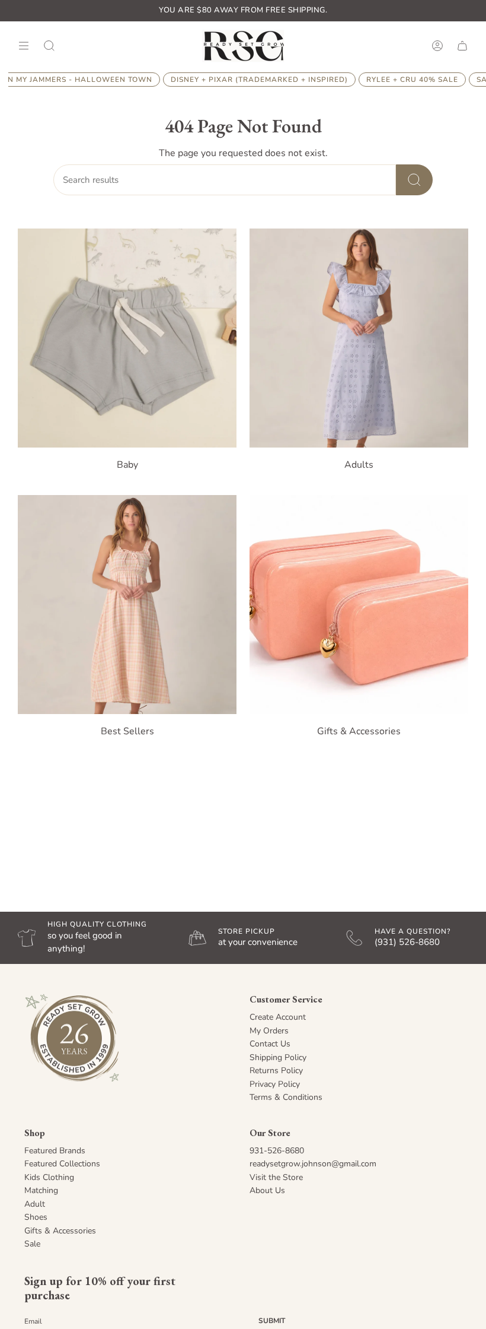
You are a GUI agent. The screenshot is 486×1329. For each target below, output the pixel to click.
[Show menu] (24, 45)
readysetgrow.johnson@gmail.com (313, 1163)
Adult (34, 1204)
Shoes (35, 1217)
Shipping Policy (278, 1057)
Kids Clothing (49, 1177)
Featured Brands (54, 1150)
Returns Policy (276, 1070)
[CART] (462, 45)
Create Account (278, 1017)
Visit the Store (276, 1177)
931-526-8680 (277, 1150)
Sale (32, 1243)
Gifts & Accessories (60, 1230)
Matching (41, 1190)
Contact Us (270, 1043)
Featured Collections (62, 1163)
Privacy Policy (275, 1084)
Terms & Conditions (286, 1097)
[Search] (414, 179)
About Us (267, 1190)
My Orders (269, 1030)
